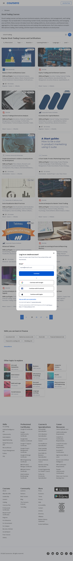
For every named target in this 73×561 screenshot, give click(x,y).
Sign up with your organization (27, 299)
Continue (36, 274)
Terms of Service (28, 307)
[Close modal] (54, 253)
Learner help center (36, 302)
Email (21, 264)
